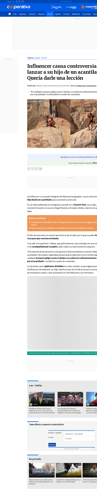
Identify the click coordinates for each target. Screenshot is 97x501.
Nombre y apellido (54, 433)
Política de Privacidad (71, 449)
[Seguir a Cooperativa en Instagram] (23, 1)
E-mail (50, 437)
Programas (86, 14)
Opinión (58, 14)
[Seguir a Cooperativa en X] (20, 1)
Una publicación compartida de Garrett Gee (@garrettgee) (59, 319)
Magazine (22, 14)
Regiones (41, 14)
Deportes (32, 14)
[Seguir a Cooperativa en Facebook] (17, 1)
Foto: (31, 101)
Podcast (66, 14)
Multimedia (76, 14)
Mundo (50, 14)
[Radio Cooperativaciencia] (71, 7)
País (15, 14)
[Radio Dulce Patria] (56, 7)
